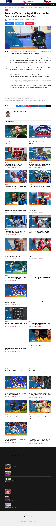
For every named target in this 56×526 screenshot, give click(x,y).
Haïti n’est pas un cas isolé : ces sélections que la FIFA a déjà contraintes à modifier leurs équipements (39, 440)
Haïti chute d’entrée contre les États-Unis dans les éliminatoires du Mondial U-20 (15, 278)
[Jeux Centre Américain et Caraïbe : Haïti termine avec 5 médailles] (40, 198)
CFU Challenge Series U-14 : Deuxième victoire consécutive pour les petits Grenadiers (39, 165)
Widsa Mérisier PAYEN (39, 397)
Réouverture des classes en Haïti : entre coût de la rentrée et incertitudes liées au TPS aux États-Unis (31, 472)
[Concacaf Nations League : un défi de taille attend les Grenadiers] (16, 290)
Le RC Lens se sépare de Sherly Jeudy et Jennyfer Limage (38, 346)
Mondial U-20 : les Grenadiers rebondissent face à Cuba (40, 255)
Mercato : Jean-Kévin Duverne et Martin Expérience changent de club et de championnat (15, 209)
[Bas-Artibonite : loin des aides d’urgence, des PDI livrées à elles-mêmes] (8, 466)
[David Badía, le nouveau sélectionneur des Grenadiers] (16, 131)
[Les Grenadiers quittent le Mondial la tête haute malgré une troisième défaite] (16, 382)
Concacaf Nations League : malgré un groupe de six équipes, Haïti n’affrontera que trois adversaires (40, 279)
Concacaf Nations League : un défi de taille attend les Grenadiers (14, 302)
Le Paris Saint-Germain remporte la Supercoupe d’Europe (40, 187)
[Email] (6, 68)
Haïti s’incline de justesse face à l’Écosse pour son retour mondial (15, 440)
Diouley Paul (20, 98)
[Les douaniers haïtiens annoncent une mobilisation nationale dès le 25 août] (8, 480)
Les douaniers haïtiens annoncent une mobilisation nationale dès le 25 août (29, 478)
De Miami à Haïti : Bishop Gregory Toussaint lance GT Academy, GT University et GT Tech (31, 498)
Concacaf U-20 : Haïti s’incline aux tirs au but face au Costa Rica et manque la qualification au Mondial (40, 233)
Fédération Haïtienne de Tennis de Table (14, 100)
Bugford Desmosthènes (10, 98)
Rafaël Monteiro (41, 100)
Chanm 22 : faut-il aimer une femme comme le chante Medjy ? (26, 490)
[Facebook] (6, 55)
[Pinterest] (6, 65)
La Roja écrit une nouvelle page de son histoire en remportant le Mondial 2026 (39, 324)
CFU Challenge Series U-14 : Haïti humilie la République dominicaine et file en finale (14, 165)
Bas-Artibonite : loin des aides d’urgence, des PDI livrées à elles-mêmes (28, 464)
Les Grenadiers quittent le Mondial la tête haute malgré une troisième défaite (15, 394)
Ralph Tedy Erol (38, 145)
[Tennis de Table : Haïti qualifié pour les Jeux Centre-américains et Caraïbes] (28, 37)
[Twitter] (6, 58)
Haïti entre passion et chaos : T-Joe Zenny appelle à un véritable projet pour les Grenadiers (40, 417)
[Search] (53, 4)
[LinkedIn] (6, 62)
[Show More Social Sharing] (35, 23)
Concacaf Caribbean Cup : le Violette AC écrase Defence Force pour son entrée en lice (15, 232)
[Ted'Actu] (28, 4)
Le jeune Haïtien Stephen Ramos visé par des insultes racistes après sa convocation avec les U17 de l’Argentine (40, 394)
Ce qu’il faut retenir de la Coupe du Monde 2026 (40, 301)
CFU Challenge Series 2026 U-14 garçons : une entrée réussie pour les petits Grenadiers (15, 187)
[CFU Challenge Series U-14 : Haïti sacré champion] (40, 131)
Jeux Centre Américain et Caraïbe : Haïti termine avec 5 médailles (40, 209)
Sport (6, 162)
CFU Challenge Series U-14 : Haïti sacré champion (38, 142)
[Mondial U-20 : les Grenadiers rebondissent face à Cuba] (40, 244)
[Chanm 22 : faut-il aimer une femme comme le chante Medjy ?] (8, 491)
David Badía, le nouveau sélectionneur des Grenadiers (14, 142)
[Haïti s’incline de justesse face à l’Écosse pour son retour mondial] (16, 428)
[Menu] (3, 4)
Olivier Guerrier (32, 100)
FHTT (26, 100)
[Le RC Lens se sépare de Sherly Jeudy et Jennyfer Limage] (40, 335)
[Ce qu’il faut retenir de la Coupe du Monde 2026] (40, 290)
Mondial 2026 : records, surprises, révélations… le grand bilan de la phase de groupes (40, 371)
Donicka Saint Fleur (29, 98)
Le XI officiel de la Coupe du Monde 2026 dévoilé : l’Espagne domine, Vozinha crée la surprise (16, 324)
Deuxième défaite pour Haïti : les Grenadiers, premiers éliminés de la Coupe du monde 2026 (15, 417)
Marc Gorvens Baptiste (14, 19)
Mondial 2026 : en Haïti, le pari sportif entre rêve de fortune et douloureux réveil (15, 371)
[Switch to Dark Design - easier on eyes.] (51, 4)
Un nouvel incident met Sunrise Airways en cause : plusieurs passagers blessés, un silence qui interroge (31, 504)
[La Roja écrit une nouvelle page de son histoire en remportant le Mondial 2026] (40, 313)
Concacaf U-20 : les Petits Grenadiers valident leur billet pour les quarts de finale (15, 255)
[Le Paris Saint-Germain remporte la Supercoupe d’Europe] (40, 176)
